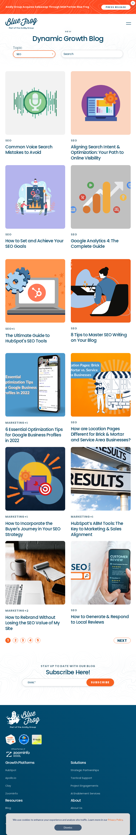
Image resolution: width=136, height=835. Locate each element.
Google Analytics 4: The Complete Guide (94, 243)
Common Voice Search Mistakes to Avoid (28, 149)
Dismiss (68, 827)
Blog (8, 808)
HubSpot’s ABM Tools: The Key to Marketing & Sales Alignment (97, 528)
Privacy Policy (115, 819)
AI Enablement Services (85, 793)
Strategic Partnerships (85, 770)
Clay (8, 785)
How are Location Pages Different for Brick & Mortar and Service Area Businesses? (101, 434)
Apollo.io (10, 778)
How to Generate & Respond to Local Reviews (100, 619)
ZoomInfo (11, 793)
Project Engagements (84, 785)
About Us (76, 808)
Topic (17, 47)
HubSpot (10, 770)
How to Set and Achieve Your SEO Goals (34, 243)
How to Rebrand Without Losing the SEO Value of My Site (32, 622)
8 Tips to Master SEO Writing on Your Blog (99, 337)
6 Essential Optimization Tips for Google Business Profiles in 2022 (34, 435)
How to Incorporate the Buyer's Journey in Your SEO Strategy (33, 528)
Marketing (15, 423)
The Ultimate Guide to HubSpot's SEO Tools (27, 338)
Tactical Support (81, 778)
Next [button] (122, 640)
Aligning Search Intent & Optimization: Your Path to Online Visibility (97, 152)
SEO (8, 140)
